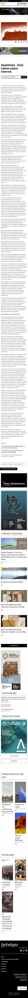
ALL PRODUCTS (14, 645)
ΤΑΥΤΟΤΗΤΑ (3, 966)
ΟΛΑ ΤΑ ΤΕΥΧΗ (14, 756)
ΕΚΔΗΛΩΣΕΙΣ (3, 964)
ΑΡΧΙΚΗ (2, 956)
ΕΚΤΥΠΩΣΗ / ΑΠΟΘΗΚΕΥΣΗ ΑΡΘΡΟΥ (8, 468)
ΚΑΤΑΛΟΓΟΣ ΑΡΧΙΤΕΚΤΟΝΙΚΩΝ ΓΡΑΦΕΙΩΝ (10, 959)
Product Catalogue (22, 988)
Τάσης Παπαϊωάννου (5, 813)
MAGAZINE (3, 968)
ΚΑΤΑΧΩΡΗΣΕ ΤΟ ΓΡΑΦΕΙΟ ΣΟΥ (20, 974)
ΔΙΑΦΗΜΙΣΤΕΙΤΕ (23, 979)
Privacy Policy (11, 994)
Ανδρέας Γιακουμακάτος (5, 886)
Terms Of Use (16, 994)
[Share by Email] (26, 42)
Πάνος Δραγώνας (4, 930)
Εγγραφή (6, 0)
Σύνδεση (3, 0)
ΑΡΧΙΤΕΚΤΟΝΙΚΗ (4, 961)
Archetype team (3, 702)
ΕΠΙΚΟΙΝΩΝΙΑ (4, 971)
